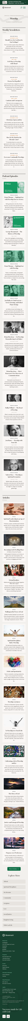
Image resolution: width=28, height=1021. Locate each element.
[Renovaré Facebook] (4, 1016)
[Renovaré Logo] (6, 8)
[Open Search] (21, 8)
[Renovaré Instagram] (8, 1016)
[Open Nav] (24, 7)
